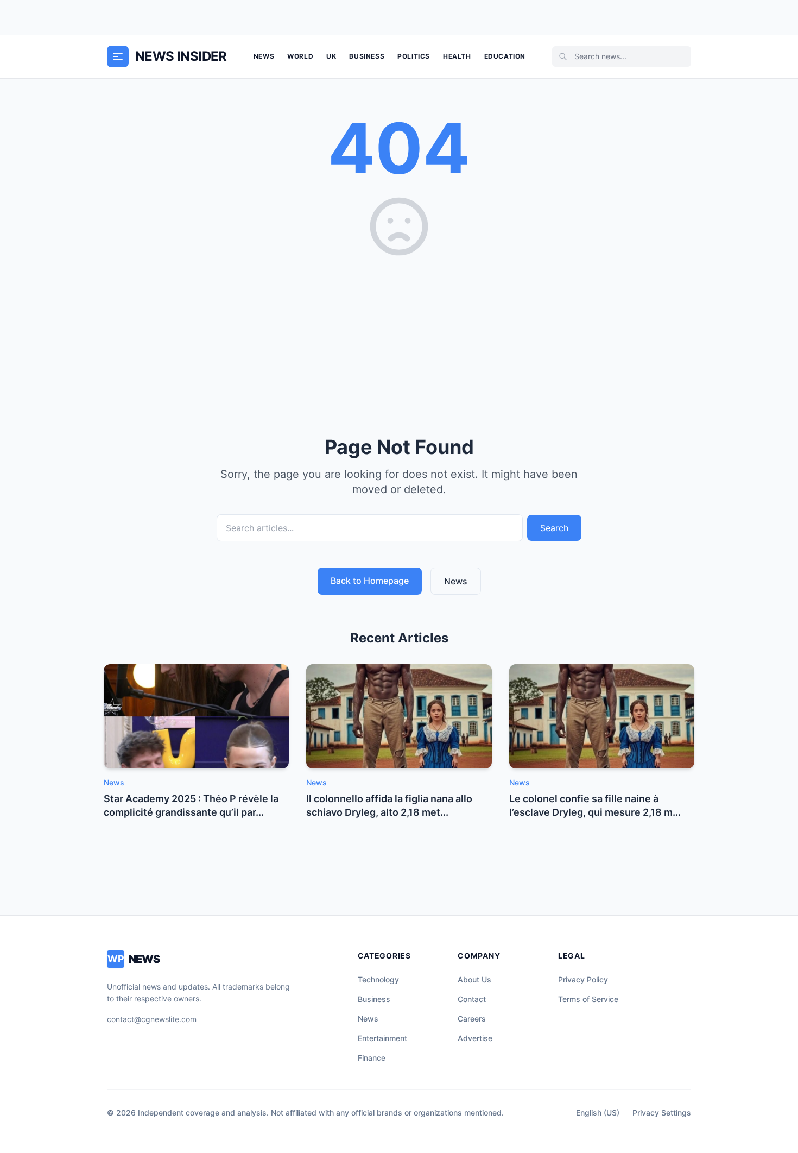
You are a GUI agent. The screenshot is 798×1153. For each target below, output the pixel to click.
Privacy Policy (583, 979)
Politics (413, 56)
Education (504, 56)
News (264, 56)
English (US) (597, 1112)
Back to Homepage (370, 580)
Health (457, 56)
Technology (378, 979)
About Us (474, 979)
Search (554, 527)
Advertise (475, 1038)
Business (366, 56)
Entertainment (382, 1038)
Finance (371, 1057)
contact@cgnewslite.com (152, 1019)
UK (331, 56)
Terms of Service (588, 999)
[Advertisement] (399, 343)
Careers (472, 1018)
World (300, 56)
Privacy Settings (661, 1112)
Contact (472, 999)
